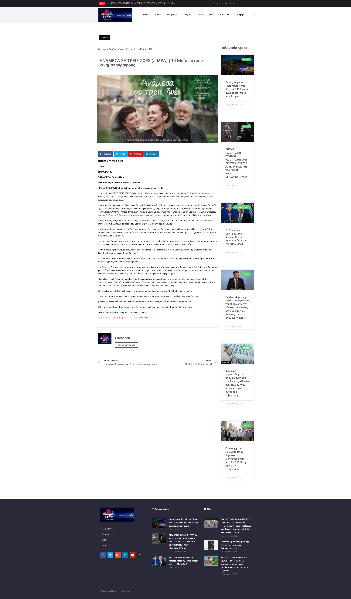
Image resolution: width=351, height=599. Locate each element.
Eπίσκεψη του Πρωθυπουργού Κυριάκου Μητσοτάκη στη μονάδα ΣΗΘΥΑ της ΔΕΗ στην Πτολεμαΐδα (236, 458)
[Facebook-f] (213, 3)
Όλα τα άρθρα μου (126, 345)
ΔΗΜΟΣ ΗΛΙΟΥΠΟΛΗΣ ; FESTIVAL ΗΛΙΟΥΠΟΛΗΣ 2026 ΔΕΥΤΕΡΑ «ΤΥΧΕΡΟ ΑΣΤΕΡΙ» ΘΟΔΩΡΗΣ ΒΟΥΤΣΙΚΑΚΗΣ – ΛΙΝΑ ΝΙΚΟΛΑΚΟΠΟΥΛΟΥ (236, 163)
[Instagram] (222, 3)
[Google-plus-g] (118, 555)
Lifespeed (125, 591)
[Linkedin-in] (234, 3)
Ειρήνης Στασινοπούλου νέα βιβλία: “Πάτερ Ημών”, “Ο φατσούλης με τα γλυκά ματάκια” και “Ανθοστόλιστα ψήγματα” (234, 564)
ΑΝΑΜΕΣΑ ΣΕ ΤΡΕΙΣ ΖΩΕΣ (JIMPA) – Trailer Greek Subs (123, 318)
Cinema (104, 37)
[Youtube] (226, 3)
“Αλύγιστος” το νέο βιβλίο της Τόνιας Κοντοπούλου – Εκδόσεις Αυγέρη (235, 545)
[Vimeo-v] (230, 3)
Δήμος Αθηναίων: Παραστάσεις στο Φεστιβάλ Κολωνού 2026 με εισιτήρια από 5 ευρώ (236, 89)
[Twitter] (217, 3)
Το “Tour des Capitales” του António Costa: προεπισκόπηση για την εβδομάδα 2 (236, 237)
